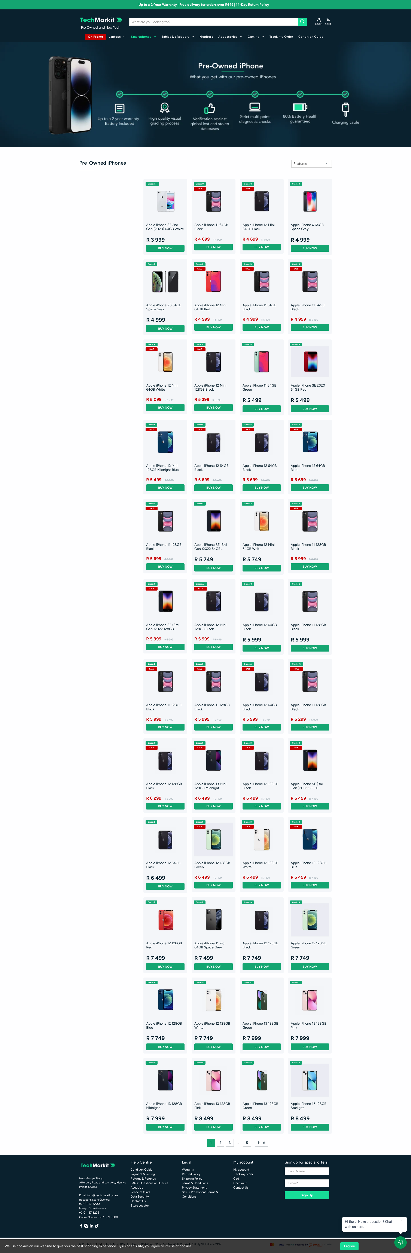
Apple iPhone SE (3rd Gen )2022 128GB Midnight (162, 627)
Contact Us (138, 1201)
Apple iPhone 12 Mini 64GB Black (259, 227)
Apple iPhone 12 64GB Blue (308, 468)
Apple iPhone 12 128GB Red (164, 945)
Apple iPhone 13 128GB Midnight (164, 1106)
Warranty (188, 1169)
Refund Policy (191, 1174)
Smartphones (141, 37)
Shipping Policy (192, 1178)
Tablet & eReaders (175, 37)
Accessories (228, 37)
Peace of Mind (140, 1192)
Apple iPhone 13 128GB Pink (308, 1025)
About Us (137, 1187)
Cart (236, 1178)
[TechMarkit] (101, 22)
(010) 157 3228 (89, 1212)
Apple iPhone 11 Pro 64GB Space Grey (209, 945)
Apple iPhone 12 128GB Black (164, 786)
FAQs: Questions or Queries (149, 1183)
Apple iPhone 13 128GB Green (260, 1025)
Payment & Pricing (143, 1174)
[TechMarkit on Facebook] (81, 1227)
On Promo (95, 37)
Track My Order (281, 37)
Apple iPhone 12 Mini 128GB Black (210, 387)
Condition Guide (310, 37)
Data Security (140, 1196)
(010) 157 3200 (89, 1204)
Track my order (243, 1174)
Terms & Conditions (195, 1183)
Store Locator (140, 1205)
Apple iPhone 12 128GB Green (212, 865)
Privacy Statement (194, 1187)
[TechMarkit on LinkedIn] (91, 1227)
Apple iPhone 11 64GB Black (211, 227)
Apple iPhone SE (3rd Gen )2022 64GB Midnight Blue (210, 547)
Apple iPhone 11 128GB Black (164, 547)
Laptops (115, 37)
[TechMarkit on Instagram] (86, 1227)
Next (261, 1143)
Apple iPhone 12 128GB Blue (308, 865)
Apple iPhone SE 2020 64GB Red (308, 387)
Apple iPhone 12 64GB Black (211, 468)
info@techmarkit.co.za (102, 1195)
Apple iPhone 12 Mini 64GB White (162, 387)
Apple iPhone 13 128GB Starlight (308, 1106)
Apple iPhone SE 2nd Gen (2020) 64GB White (165, 227)
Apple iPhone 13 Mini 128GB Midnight (210, 786)
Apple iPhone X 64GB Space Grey (307, 227)
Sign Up (307, 1195)
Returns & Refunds (143, 1178)
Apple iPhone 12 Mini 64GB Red (210, 307)
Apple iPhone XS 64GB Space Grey (163, 307)
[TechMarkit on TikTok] (97, 1227)
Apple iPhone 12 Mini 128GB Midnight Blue (162, 468)
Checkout (240, 1183)
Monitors (206, 37)
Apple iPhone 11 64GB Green (259, 387)
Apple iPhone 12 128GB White (260, 865)
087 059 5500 (108, 1217)
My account (241, 1169)
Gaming (253, 37)
